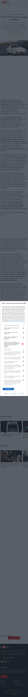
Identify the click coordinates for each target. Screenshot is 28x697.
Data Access (14, 393)
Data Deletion (6, 393)
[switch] (23, 328)
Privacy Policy (21, 393)
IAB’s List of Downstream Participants (15, 321)
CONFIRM (8, 388)
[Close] (25, 303)
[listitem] (14, 325)
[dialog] (14, 348)
